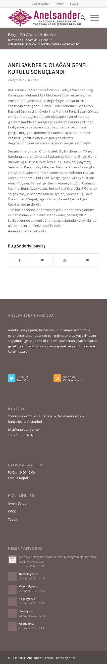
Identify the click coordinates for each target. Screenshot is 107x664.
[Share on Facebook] (19, 260)
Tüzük (73, 3)
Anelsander (35, 658)
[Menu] (92, 18)
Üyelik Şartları (41, 3)
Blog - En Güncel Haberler (32, 34)
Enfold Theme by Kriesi (60, 658)
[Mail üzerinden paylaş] (87, 260)
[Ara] (80, 18)
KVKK (59, 3)
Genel (35, 80)
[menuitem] (41, 3)
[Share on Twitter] (42, 260)
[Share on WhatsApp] (65, 260)
